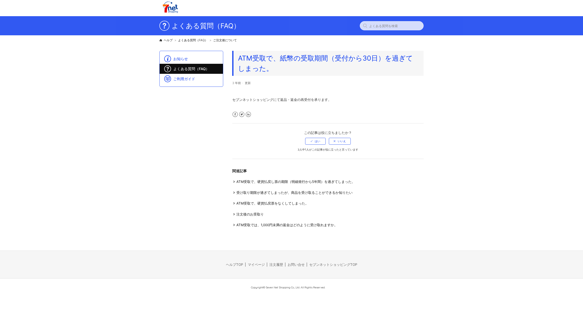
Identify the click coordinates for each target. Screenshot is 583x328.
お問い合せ (296, 264)
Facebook (235, 114)
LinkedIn (248, 114)
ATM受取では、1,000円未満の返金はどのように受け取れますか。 (287, 225)
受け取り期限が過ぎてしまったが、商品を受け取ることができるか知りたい (294, 192)
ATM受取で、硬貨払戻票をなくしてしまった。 (272, 203)
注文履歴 (276, 264)
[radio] (315, 141)
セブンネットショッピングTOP (333, 264)
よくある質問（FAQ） (193, 40)
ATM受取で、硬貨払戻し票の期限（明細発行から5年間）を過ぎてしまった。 (295, 181)
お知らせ (180, 58)
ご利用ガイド (184, 79)
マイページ (256, 264)
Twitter (242, 114)
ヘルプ (168, 40)
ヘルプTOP (234, 264)
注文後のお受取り (250, 214)
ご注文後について (225, 40)
